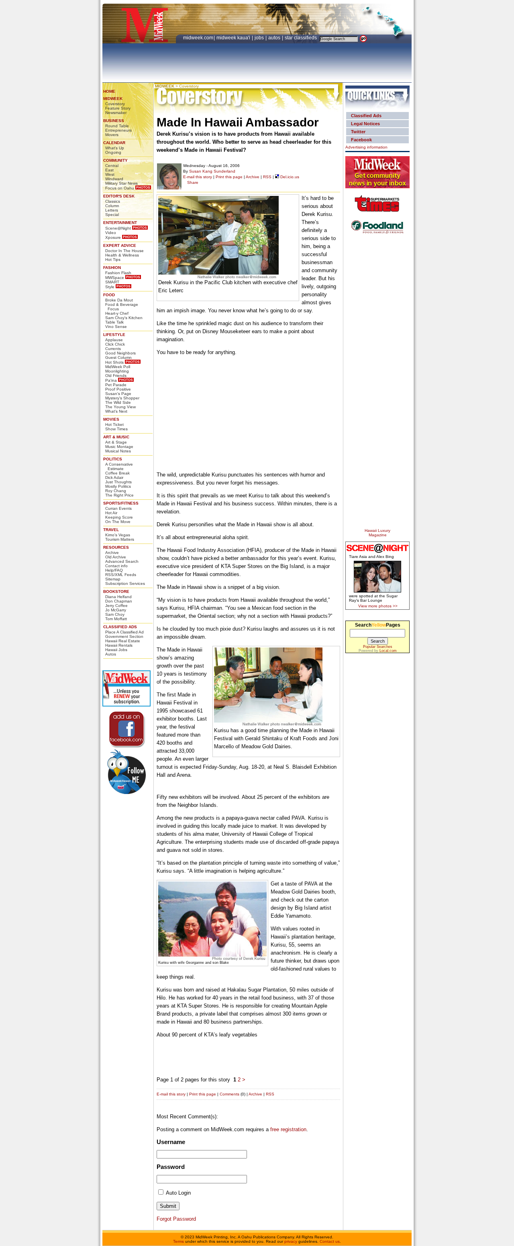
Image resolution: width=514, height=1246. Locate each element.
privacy (290, 1241)
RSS (267, 177)
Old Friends (115, 375)
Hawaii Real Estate (122, 641)
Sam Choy (114, 614)
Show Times (116, 429)
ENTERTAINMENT (120, 222)
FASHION (112, 267)
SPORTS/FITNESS (121, 503)
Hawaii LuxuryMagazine (377, 532)
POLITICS (112, 459)
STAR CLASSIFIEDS (301, 38)
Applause (114, 340)
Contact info (116, 566)
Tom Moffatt (116, 619)
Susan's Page (118, 393)
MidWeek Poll (117, 366)
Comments (229, 1094)
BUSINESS (113, 120)
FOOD (109, 295)
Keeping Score (119, 517)
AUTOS (274, 38)
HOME (109, 91)
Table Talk (114, 322)
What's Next (116, 411)
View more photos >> (378, 606)
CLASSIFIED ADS (120, 627)
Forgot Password (176, 1219)
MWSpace (114, 277)
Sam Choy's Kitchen (124, 318)
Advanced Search (122, 561)
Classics (112, 201)
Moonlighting (117, 371)
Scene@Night (118, 228)
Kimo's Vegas (117, 535)
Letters (111, 210)
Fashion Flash (118, 273)
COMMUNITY (115, 160)
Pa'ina (111, 380)
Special (112, 214)
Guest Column (118, 357)
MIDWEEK (112, 98)
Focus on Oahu (119, 188)
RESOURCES (116, 547)
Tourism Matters (119, 539)
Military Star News (121, 183)
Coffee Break (117, 473)
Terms (178, 1241)
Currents (113, 348)
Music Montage (119, 446)
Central (111, 165)
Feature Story (118, 108)
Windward (114, 179)
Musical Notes (118, 451)
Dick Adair (114, 477)
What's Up (114, 148)
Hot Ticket (114, 424)
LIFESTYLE (114, 334)
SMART (112, 282)
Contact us (330, 1241)
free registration (288, 1129)
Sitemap (112, 579)
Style (109, 287)
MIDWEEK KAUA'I (233, 38)
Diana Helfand (118, 596)
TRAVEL (111, 529)
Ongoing (113, 152)
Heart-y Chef (116, 313)
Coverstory (115, 104)
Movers (111, 134)
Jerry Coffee (116, 605)
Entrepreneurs (118, 130)
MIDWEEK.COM (198, 38)
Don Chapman (118, 601)
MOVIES (111, 419)
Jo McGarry (115, 610)
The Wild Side (118, 402)
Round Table (117, 126)
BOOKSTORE (116, 591)
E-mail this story (197, 177)
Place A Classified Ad (124, 632)
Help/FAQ (114, 570)
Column (112, 206)
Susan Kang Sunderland (212, 171)
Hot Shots (114, 362)
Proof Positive (118, 389)
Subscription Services (125, 583)
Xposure (113, 237)
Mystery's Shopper (122, 398)
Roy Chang (115, 491)
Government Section (124, 636)
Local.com (388, 651)
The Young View (120, 407)
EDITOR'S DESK (119, 196)
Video (110, 232)
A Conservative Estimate (119, 466)
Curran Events (118, 508)
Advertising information (366, 147)
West (109, 174)
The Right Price (119, 495)
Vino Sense (116, 326)
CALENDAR (114, 142)
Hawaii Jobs (116, 649)
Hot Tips (112, 259)
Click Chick (115, 344)
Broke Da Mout (119, 300)
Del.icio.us (289, 177)
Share (192, 182)
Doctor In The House (124, 250)
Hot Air (111, 513)
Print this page (229, 177)
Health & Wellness (122, 255)
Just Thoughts (118, 482)
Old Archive (115, 557)
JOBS (260, 38)
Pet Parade (115, 385)
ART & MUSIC (116, 437)
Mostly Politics (118, 486)
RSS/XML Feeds (120, 574)
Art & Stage (116, 442)
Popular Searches (377, 647)
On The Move (118, 521)
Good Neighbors (120, 353)
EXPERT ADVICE (119, 245)
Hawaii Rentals (119, 645)
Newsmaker (115, 112)
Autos (110, 654)
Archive (112, 552)
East (109, 170)
